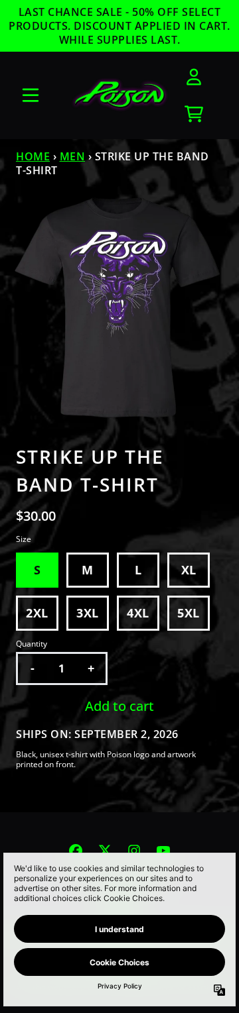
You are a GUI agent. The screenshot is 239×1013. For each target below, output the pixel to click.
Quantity (31, 644)
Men (73, 156)
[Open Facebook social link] (75, 850)
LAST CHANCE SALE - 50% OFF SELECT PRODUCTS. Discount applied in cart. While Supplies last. (119, 25)
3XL (87, 613)
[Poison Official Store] (119, 95)
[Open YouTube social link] (163, 850)
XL (189, 570)
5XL (188, 613)
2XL (37, 613)
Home (33, 156)
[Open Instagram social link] (134, 850)
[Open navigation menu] (30, 95)
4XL (138, 613)
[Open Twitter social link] (105, 850)
